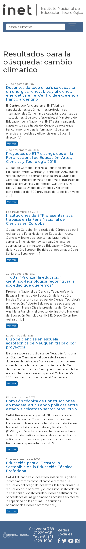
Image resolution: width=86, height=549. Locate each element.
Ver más (11, 143)
